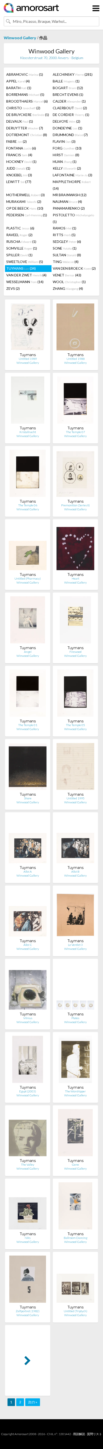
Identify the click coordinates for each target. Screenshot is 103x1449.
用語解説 (79, 1434)
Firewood (76, 652)
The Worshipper (75, 1091)
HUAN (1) (64, 161)
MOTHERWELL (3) (25, 195)
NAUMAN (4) (67, 201)
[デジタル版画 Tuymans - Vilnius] (27, 987)
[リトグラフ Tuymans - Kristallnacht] (27, 401)
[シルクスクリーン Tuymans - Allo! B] (75, 841)
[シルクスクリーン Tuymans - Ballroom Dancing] (75, 1207)
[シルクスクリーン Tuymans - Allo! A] (27, 841)
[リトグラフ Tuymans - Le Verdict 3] (75, 914)
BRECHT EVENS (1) (68, 94)
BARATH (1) (18, 88)
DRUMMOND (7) (70, 135)
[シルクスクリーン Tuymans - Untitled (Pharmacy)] (27, 548)
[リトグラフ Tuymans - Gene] (75, 1134)
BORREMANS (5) (25, 94)
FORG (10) (67, 148)
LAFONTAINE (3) (72, 175)
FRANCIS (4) (19, 155)
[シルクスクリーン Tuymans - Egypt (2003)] (27, 1060)
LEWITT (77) (18, 182)
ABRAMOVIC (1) (24, 74)
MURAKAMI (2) (23, 201)
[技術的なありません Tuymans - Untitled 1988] (75, 328)
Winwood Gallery (20, 37)
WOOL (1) (69, 282)
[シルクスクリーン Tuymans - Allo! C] (27, 914)
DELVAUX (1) (19, 121)
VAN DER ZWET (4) (26, 275)
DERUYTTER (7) (24, 128)
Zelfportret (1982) (28, 1311)
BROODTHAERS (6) (27, 101)
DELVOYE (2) (66, 121)
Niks (27, 1238)
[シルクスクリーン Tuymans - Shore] (27, 767)
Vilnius (27, 1018)
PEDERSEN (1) (26, 215)
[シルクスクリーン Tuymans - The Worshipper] (75, 1060)
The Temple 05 (75, 725)
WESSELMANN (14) (25, 282)
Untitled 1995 (75, 798)
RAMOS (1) (64, 228)
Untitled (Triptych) (75, 1311)
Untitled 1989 (28, 359)
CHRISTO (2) (23, 108)
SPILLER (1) (19, 255)
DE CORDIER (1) (71, 114)
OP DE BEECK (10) (24, 208)
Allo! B (75, 871)
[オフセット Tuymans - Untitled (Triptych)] (75, 1280)
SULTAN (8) (67, 255)
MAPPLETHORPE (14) (72, 185)
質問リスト (94, 1434)
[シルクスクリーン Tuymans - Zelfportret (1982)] (27, 1280)
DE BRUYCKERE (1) (27, 114)
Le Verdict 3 (75, 945)
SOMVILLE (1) (21, 248)
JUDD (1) (18, 168)
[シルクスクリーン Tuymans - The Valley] (27, 1134)
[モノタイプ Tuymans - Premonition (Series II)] (75, 474)
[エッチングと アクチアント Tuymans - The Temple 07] (75, 401)
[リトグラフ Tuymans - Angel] (27, 621)
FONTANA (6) (21, 148)
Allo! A (28, 871)
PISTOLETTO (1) (73, 218)
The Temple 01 (27, 725)
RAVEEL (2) (19, 235)
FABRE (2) (16, 141)
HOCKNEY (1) (21, 161)
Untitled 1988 (75, 359)
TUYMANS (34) (21, 268)
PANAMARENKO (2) (69, 208)
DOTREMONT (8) (26, 135)
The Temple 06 (27, 505)
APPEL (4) (18, 81)
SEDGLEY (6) (67, 241)
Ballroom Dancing (75, 1238)
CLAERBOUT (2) (70, 108)
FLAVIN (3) (64, 141)
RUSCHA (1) (21, 241)
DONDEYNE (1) (67, 128)
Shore (28, 798)
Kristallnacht (28, 432)
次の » (32, 1402)
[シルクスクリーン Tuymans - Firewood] (75, 621)
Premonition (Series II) (75, 505)
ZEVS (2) (13, 288)
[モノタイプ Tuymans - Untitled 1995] (75, 767)
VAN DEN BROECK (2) (74, 268)
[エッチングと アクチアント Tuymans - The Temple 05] (75, 694)
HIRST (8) (66, 155)
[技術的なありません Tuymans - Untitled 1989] (28, 328)
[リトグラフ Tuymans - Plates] (75, 987)
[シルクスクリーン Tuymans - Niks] (27, 1207)
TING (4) (65, 262)
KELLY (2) (67, 168)
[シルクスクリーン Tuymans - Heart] (75, 548)
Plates (75, 1018)
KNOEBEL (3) (19, 175)
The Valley (27, 1164)
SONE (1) (64, 248)
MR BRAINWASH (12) (69, 195)
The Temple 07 (75, 432)
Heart (75, 578)
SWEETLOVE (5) (24, 262)
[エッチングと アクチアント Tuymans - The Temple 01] (28, 694)
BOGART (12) (68, 88)
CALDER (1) (69, 101)
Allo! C (28, 945)
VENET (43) (67, 275)
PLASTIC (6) (20, 228)
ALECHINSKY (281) (72, 74)
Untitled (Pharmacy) (27, 578)
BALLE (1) (66, 81)
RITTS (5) (64, 235)
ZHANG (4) (68, 288)
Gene (75, 1164)
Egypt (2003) (27, 1091)
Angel (28, 652)
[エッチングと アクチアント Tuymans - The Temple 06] (28, 474)
